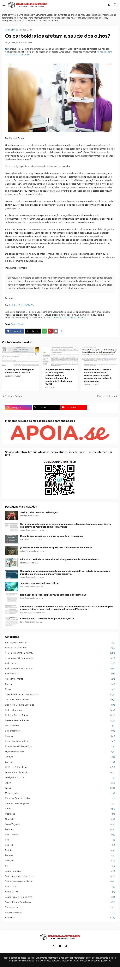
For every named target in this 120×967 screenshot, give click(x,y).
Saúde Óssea (60, 892)
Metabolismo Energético (60, 803)
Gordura (60, 757)
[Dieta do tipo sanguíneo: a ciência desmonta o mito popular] (11, 539)
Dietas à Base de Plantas (60, 720)
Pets (60, 840)
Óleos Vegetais (60, 824)
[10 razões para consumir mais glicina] (11, 586)
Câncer (60, 684)
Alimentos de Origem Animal (60, 653)
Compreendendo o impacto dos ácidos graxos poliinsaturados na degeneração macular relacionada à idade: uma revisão (59, 376)
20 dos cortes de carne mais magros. (39, 512)
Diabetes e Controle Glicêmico (60, 705)
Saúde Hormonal (60, 871)
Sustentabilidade (60, 912)
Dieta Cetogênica (60, 710)
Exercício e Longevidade (60, 741)
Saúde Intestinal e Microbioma (60, 876)
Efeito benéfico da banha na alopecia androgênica (47, 618)
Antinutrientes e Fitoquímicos (60, 668)
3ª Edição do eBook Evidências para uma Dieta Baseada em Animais (56, 547)
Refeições (60, 860)
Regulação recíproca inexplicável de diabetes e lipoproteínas (53, 595)
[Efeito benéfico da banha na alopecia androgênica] (11, 621)
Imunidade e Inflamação (60, 772)
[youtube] (60, 946)
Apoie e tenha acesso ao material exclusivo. (67, 317)
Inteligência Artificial (60, 777)
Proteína (60, 850)
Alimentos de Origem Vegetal (60, 658)
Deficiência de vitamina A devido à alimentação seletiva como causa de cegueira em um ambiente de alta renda (98, 375)
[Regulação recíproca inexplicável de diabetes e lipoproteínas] (11, 598)
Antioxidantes (60, 673)
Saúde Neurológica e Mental (60, 881)
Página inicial (11, 30)
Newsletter (60, 819)
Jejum (60, 783)
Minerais (60, 809)
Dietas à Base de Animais (60, 715)
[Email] (55, 331)
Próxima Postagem (106, 396)
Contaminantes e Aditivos (60, 699)
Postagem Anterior (13, 396)
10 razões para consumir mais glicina (39, 583)
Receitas (60, 855)
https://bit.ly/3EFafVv (23, 305)
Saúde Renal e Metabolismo (60, 897)
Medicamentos (60, 793)
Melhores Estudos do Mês (60, 798)
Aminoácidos (60, 663)
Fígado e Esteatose (60, 751)
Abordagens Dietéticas (60, 642)
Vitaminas (60, 918)
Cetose (60, 689)
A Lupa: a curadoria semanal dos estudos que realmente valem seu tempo (59, 559)
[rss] (66, 946)
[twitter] (53, 946)
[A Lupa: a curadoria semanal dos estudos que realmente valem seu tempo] (11, 562)
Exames (60, 736)
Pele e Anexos (60, 835)
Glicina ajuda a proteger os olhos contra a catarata (19, 371)
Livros (60, 788)
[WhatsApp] (44, 331)
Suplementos (60, 907)
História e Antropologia (60, 767)
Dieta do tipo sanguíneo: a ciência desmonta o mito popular (52, 536)
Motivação (60, 814)
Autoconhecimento (60, 679)
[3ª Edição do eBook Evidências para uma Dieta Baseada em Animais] (11, 550)
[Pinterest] (50, 331)
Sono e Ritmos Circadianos (60, 902)
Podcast (60, 845)
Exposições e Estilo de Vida (60, 746)
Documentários (60, 725)
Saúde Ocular (26, 30)
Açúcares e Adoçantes (60, 647)
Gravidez (60, 762)
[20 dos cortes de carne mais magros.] (11, 515)
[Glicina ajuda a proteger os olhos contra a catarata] (20, 356)
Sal (60, 866)
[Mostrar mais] (61, 331)
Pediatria (60, 829)
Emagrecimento (60, 731)
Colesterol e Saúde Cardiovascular (60, 694)
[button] (4, 4)
